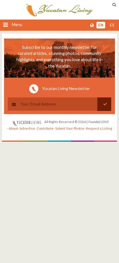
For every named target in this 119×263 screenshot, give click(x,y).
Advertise (27, 128)
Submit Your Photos (69, 128)
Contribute (45, 128)
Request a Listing (99, 128)
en (100, 25)
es (112, 25)
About (13, 128)
